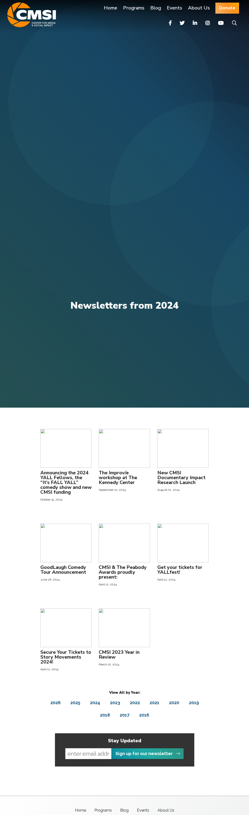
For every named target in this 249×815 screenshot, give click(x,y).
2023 (115, 702)
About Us (199, 8)
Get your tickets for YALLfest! (179, 569)
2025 (75, 702)
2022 (135, 702)
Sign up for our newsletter (145, 753)
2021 (154, 702)
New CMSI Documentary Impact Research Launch (181, 477)
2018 (105, 715)
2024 (95, 702)
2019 (194, 702)
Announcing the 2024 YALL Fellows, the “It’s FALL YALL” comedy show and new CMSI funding (66, 482)
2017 (124, 715)
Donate (227, 7)
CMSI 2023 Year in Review (119, 654)
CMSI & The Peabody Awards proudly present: (123, 572)
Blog (155, 8)
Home (110, 8)
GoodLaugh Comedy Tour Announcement (63, 569)
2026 (55, 702)
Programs (103, 810)
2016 (144, 715)
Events (174, 8)
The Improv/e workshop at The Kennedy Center (118, 477)
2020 (174, 702)
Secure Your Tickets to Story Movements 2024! (65, 657)
